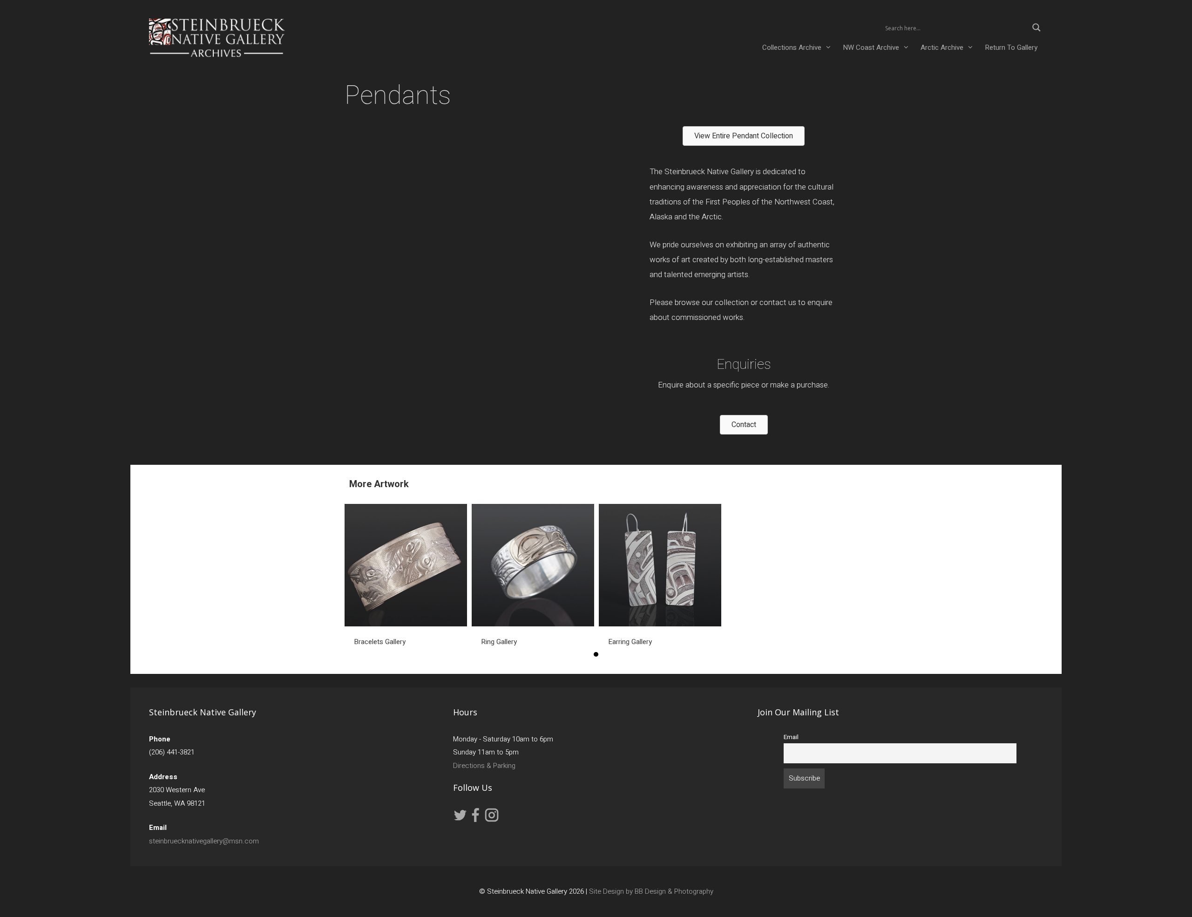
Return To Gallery (1011, 47)
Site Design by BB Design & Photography (651, 891)
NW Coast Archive (871, 47)
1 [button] (596, 654)
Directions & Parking (484, 766)
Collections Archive (791, 47)
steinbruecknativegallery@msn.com (204, 841)
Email (791, 737)
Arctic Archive (942, 47)
